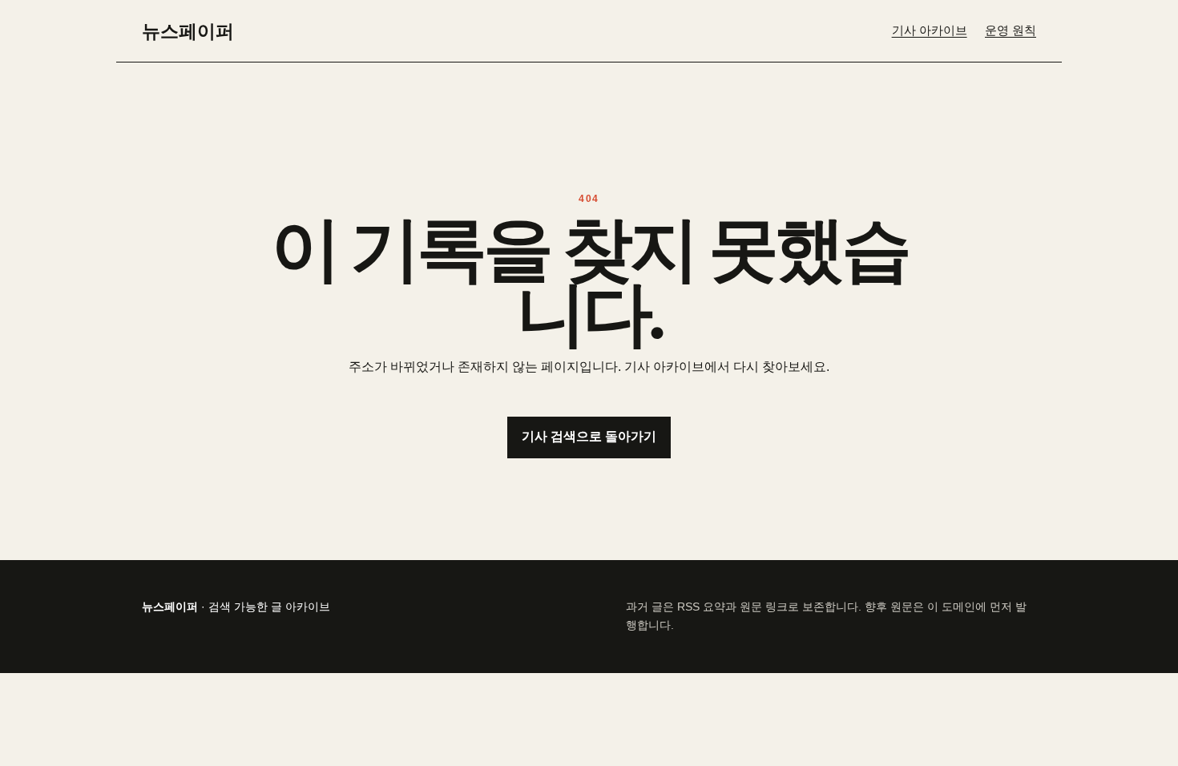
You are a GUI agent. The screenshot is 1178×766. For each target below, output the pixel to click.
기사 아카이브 (929, 30)
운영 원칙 (1010, 30)
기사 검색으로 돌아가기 (589, 436)
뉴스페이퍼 (188, 30)
